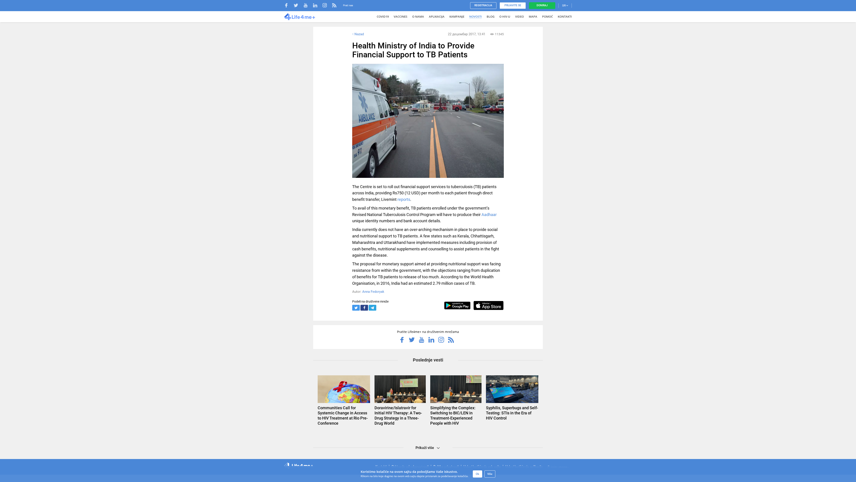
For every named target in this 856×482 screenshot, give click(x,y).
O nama (418, 17)
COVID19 (383, 17)
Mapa (533, 17)
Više (489, 474)
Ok (477, 474)
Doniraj (542, 5)
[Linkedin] (317, 6)
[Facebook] (288, 6)
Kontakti (565, 17)
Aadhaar (489, 214)
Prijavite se (512, 5)
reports (403, 199)
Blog (490, 17)
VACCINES (400, 17)
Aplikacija (436, 17)
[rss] (334, 6)
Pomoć (547, 17)
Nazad (359, 34)
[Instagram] (327, 6)
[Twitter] (298, 6)
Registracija (483, 5)
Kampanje (456, 17)
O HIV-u (504, 17)
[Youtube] (307, 6)
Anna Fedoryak (373, 292)
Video (519, 17)
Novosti (475, 17)
